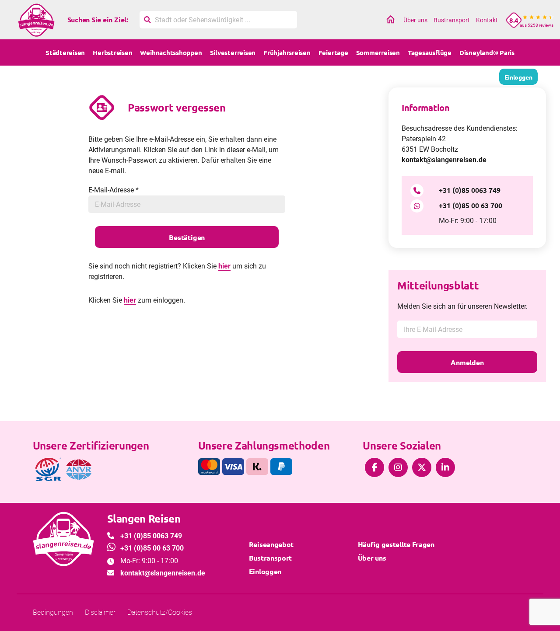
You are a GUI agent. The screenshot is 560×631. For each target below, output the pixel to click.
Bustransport (452, 20)
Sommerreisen (378, 52)
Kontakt (487, 20)
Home (390, 20)
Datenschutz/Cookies (159, 612)
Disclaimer (100, 612)
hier (224, 266)
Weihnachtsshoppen (171, 52)
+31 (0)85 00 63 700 (470, 205)
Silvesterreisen (233, 52)
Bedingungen (53, 612)
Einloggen (265, 571)
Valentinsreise (340, 78)
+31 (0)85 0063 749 (469, 190)
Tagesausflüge (430, 52)
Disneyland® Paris (486, 52)
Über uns (415, 20)
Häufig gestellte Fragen (396, 544)
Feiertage (333, 52)
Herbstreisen (112, 52)
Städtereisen (65, 52)
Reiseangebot (271, 544)
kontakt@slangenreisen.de (444, 160)
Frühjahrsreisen (287, 52)
